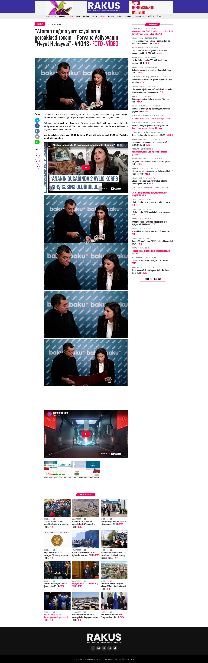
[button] (37, 120)
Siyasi (40, 24)
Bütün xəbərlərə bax (152, 278)
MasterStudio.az (128, 659)
